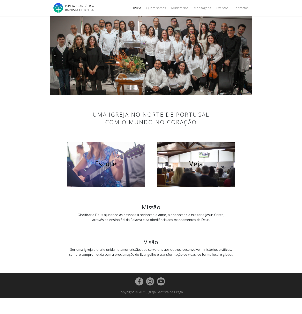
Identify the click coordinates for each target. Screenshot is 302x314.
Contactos (241, 8)
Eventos (222, 8)
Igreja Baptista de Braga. (165, 292)
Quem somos (156, 8)
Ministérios (179, 8)
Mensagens (202, 8)
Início (137, 8)
